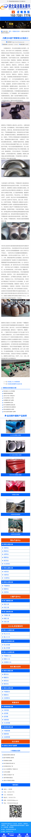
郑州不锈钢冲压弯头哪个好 (9, 763)
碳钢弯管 (6, 734)
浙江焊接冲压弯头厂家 (8, 766)
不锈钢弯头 (7, 586)
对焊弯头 (6, 554)
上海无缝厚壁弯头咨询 (8, 402)
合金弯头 (6, 592)
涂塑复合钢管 (15, 494)
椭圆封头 (6, 677)
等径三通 (6, 604)
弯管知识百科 (16, 31)
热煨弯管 (6, 720)
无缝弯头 (6, 548)
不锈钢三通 (7, 615)
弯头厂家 (9, 825)
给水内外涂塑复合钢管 (15, 475)
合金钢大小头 (7, 662)
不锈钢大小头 (7, 656)
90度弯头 (6, 571)
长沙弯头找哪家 (6, 772)
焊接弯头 (6, 551)
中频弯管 (6, 710)
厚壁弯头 (6, 557)
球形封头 (6, 681)
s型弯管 (6, 716)
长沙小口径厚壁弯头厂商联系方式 (10, 769)
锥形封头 (6, 684)
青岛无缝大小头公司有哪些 (9, 391)
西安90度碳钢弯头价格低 (8, 409)
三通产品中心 (15, 596)
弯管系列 (15, 702)
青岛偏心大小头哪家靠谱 (13, 381)
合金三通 (6, 621)
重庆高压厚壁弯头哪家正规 (9, 754)
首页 (10, 31)
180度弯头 (7, 578)
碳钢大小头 (7, 659)
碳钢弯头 (6, 589)
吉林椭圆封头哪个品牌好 (8, 400)
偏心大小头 (7, 637)
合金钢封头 (7, 698)
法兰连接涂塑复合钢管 (15, 455)
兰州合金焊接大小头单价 (8, 398)
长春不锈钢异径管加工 (8, 777)
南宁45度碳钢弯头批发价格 (9, 404)
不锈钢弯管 (7, 731)
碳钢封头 (6, 695)
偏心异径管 (7, 648)
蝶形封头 (6, 674)
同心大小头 (7, 634)
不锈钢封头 (7, 692)
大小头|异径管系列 (15, 626)
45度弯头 (6, 575)
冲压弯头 (20, 823)
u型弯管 (6, 713)
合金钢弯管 (7, 737)
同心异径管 (7, 645)
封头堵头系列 (15, 666)
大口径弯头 (7, 564)
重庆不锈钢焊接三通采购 (8, 757)
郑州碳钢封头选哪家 (7, 760)
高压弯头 (6, 560)
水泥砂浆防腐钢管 (15, 514)
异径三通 (6, 607)
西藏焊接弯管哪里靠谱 (8, 393)
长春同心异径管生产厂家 (8, 774)
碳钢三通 (6, 618)
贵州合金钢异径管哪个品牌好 (9, 411)
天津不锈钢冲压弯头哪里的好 (9, 407)
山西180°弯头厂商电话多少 (9, 395)
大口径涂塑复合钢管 (15, 435)
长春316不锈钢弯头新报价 (9, 780)
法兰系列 (15, 741)
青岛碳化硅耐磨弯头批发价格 (14, 384)
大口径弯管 (7, 723)
